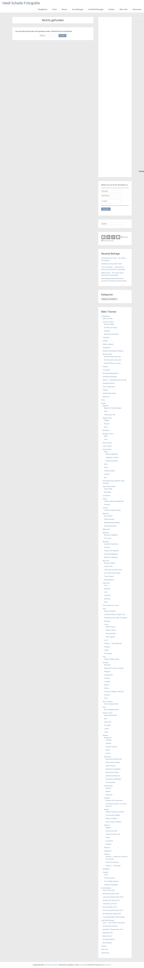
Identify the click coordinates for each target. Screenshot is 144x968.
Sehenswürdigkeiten (111, 554)
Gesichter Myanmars (111, 544)
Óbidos (106, 688)
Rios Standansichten (111, 704)
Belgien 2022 (107, 418)
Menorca (107, 847)
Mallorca (107, 825)
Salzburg (107, 599)
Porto (106, 698)
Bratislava (106, 430)
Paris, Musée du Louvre (111, 605)
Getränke (107, 331)
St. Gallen (107, 725)
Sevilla (108, 753)
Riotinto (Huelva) (111, 747)
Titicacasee (108, 653)
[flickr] (118, 237)
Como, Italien (107, 446)
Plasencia (109, 795)
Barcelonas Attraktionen (114, 759)
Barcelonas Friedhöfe (113, 762)
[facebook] (103, 237)
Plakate (105, 367)
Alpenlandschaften (110, 715)
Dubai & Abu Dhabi (109, 486)
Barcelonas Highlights (113, 769)
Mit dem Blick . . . (108, 354)
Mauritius (106, 533)
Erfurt (106, 467)
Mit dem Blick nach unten (112, 360)
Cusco (106, 624)
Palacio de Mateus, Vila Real (114, 691)
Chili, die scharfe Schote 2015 (113, 910)
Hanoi (106, 875)
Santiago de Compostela (114, 800)
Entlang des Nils (109, 415)
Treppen (105, 390)
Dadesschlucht (109, 519)
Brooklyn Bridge (109, 563)
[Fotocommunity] (107, 241)
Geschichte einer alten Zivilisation (115, 618)
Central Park (108, 566)
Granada (108, 743)
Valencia (107, 854)
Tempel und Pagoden (111, 551)
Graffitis (105, 341)
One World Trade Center (112, 573)
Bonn (106, 464)
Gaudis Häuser (111, 766)
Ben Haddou (108, 516)
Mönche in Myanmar (111, 557)
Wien (106, 602)
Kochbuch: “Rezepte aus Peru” (113, 929)
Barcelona (107, 757)
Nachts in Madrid (111, 818)
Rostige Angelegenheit (110, 373)
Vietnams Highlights (111, 885)
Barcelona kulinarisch (113, 776)
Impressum (137, 9)
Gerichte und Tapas (110, 327)
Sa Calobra (109, 841)
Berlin (106, 452)
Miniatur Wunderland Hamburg (113, 351)
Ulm (105, 477)
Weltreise (106, 397)
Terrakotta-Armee (109, 383)
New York (106, 561)
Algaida (108, 827)
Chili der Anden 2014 (110, 907)
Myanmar (106, 542)
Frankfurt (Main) (109, 471)
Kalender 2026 (108, 933)
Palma (108, 837)
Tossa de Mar (110, 782)
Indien (105, 499)
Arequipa (107, 621)
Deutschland (107, 449)
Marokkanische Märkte (112, 523)
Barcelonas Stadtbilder (113, 779)
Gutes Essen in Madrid (113, 822)
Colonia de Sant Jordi (113, 834)
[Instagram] (113, 237)
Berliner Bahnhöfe (112, 454)
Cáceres (108, 788)
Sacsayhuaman (111, 633)
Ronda (108, 750)
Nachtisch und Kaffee (111, 334)
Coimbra (107, 678)
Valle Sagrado (110, 637)
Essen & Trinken (108, 322)
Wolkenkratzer (109, 580)
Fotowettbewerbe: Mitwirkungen (114, 917)
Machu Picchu (110, 627)
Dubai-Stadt (108, 489)
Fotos (54, 9)
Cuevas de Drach (111, 831)
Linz (105, 592)
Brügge (106, 420)
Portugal (105, 662)
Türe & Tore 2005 (108, 890)
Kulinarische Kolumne (110, 926)
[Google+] (108, 237)
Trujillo (106, 650)
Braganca (107, 671)
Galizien (107, 798)
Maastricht (106, 529)
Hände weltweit (108, 344)
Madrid (106, 809)
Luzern (106, 729)
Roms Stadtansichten (111, 710)
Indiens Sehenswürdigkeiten (114, 501)
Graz (105, 585)
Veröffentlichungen (96, 9)
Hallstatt (107, 589)
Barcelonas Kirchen (112, 772)
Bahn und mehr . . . (109, 318)
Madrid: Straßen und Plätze (115, 812)
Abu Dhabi (107, 492)
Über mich (123, 9)
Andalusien (108, 738)
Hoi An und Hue (109, 878)
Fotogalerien (42, 9)
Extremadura (108, 786)
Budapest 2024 (108, 434)
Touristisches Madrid (113, 815)
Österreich (106, 583)
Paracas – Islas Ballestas (113, 643)
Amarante (107, 665)
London (105, 508)
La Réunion (106, 495)
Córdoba (108, 740)
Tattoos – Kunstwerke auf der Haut (114, 380)
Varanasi (107, 504)
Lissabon (107, 681)
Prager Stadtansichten (111, 659)
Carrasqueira (108, 675)
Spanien (105, 735)
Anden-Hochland (109, 611)
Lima (105, 640)
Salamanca (107, 851)
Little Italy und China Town (113, 570)
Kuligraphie (106, 348)
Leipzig (106, 474)
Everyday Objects (109, 939)
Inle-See (107, 547)
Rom (104, 707)
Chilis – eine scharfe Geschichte (114, 923)
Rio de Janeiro (108, 702)
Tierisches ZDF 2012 (110, 904)
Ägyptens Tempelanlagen (112, 408)
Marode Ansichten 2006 (111, 894)
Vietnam (105, 872)
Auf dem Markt (109, 324)
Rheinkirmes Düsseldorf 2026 (111, 264)
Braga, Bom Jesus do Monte (114, 668)
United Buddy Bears (109, 393)
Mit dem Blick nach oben (112, 357)
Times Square (109, 576)
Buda (106, 436)
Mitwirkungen (107, 943)
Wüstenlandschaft (110, 526)
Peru (104, 609)
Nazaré (106, 685)
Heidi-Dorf (107, 722)
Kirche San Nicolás (112, 862)
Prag (104, 657)
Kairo (106, 411)
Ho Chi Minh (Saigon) (111, 881)
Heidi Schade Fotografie (21, 3)
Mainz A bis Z (107, 936)
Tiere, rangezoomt (109, 387)
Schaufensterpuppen (110, 377)
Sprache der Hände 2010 (111, 900)
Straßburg (106, 869)
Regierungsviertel (112, 461)
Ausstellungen (77, 9)
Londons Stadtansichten (112, 510)
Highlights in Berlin (112, 457)
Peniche (107, 695)
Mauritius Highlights (111, 535)
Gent (105, 427)
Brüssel (106, 424)
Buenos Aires (107, 443)
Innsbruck (107, 595)
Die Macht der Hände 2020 (112, 914)
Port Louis (107, 538)
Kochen (112, 9)
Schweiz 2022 (107, 713)
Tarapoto (107, 647)
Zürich (106, 732)
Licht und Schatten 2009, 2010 (113, 897)
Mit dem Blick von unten (112, 363)
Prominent (106, 370)
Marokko (106, 514)
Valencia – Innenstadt (113, 866)
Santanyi (108, 844)
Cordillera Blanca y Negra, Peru (114, 614)
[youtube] (124, 237)
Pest (105, 439)
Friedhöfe (106, 337)
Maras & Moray (111, 630)
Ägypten (105, 406)
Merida (108, 791)
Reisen (64, 9)
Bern (105, 719)
